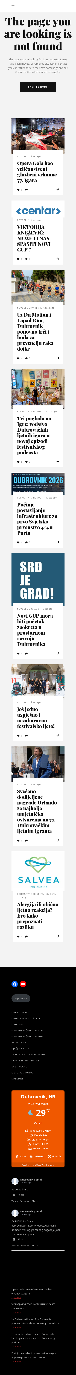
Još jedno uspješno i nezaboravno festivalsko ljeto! (36, 717)
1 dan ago (22, 897)
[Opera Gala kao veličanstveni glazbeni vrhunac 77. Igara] (38, 136)
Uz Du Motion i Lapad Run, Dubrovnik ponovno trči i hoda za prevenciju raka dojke (35, 331)
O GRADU (34, 609)
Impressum (21, 998)
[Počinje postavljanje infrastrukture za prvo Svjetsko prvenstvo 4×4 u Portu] (38, 484)
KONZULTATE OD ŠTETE (30, 894)
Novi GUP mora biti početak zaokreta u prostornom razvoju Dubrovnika (35, 629)
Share (35, 1201)
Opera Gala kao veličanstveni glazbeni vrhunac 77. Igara (37, 171)
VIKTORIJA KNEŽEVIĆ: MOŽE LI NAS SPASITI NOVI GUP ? (34, 238)
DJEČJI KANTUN (20, 1048)
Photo (21, 1194)
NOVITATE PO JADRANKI (26, 1060)
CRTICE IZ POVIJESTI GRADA (28, 1054)
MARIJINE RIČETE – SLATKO (27, 1030)
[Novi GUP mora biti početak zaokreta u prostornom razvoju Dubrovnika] (38, 579)
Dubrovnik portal (31, 1179)
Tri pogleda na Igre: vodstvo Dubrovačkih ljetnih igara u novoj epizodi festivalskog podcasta (34, 435)
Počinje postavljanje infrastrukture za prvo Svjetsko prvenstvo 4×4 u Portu (37, 518)
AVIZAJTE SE (18, 1042)
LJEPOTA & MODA (22, 1072)
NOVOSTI (22, 156)
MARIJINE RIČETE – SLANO (27, 1036)
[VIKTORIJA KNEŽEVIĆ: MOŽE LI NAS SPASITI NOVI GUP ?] (38, 208)
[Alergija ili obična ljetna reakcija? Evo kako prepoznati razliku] (38, 871)
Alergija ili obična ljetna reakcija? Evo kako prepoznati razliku (37, 915)
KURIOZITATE (24, 411)
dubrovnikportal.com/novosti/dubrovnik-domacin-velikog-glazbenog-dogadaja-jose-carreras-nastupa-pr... (36, 1230)
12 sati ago (35, 156)
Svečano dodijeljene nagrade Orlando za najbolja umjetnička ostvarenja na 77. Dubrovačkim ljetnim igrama (37, 811)
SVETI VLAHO (19, 1066)
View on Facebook (20, 1201)
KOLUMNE (17, 1078)
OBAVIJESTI (35, 307)
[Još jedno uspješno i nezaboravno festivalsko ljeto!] (38, 682)
